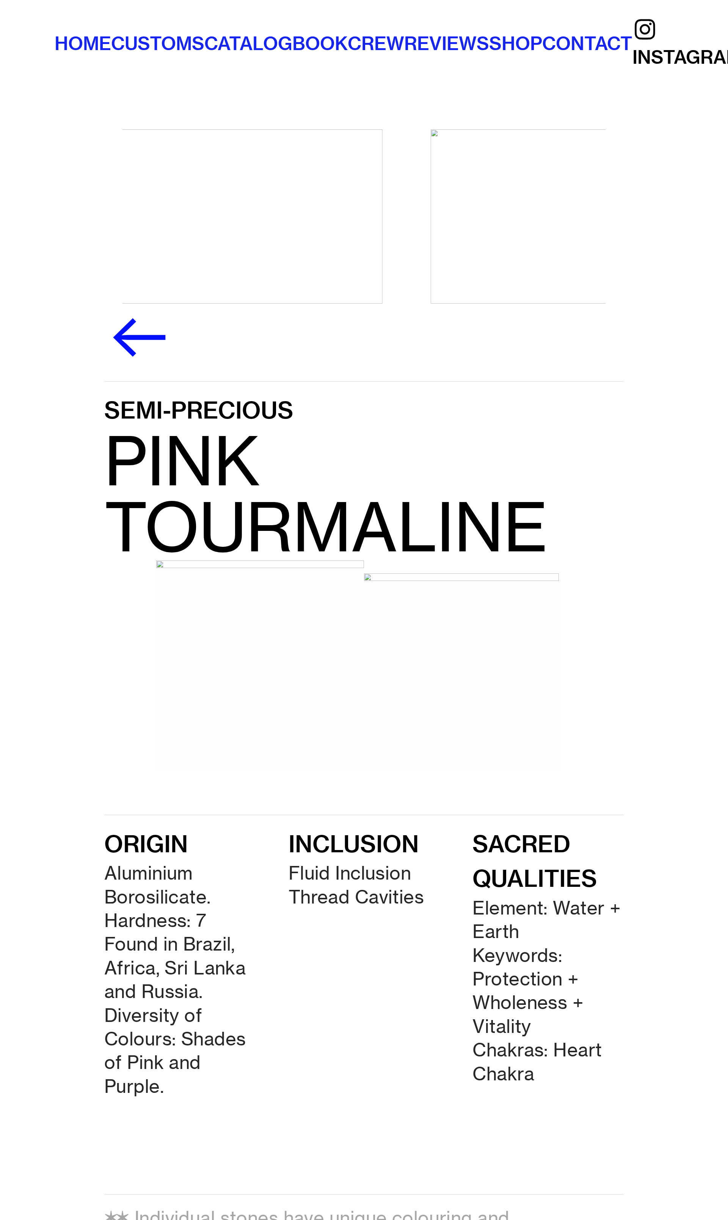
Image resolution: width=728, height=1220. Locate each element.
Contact (587, 43)
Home (83, 43)
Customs (157, 43)
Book (320, 43)
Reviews (446, 43)
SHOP (515, 43)
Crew (376, 43)
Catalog (248, 43)
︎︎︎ (139, 336)
